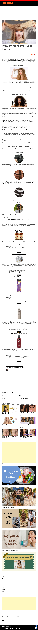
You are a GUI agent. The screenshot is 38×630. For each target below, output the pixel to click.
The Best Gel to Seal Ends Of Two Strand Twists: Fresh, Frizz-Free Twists (9, 413)
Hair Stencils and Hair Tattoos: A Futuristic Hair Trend (14, 366)
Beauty (3, 578)
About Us (6, 628)
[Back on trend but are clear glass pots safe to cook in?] (19, 561)
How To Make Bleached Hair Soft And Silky (10, 424)
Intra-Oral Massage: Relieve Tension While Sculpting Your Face (10, 550)
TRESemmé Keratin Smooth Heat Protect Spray (19, 333)
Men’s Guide (18, 628)
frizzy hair (6, 392)
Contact (9, 628)
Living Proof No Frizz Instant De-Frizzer (19, 305)
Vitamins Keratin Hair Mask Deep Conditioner (19, 254)
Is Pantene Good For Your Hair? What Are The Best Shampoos (20, 219)
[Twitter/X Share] (30, 54)
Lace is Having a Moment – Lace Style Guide (8, 507)
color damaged (17, 272)
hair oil (27, 129)
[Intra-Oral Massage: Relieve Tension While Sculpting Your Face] (19, 539)
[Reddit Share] (32, 54)
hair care (25, 81)
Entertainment (4, 580)
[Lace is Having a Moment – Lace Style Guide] (19, 496)
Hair (3, 585)
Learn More (4, 620)
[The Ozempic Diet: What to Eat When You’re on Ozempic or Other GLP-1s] (19, 475)
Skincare (3, 589)
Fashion (3, 583)
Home (3, 628)
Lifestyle (3, 587)
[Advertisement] (19, 13)
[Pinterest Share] (34, 54)
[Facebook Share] (28, 54)
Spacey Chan (8, 51)
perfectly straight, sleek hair (18, 60)
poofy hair (12, 392)
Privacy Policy (13, 628)
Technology (4, 591)
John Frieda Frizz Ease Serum (19, 276)
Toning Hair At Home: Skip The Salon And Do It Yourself (15, 367)
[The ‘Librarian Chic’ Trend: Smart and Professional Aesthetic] (19, 518)
